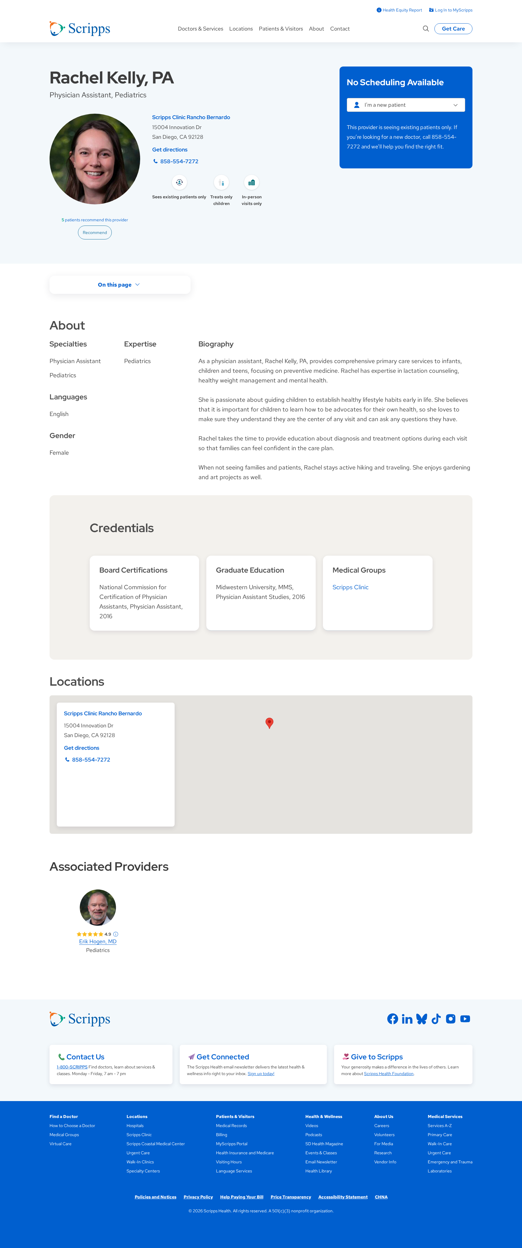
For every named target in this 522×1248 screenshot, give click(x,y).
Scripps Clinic (351, 587)
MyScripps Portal (231, 1143)
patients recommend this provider (95, 220)
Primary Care (440, 1134)
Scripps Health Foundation (389, 1073)
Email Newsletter (321, 1162)
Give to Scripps (377, 1056)
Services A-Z (440, 1125)
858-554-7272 (179, 161)
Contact (340, 28)
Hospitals (135, 1125)
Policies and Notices (155, 1197)
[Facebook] (392, 1019)
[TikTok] (436, 1019)
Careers (381, 1125)
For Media (383, 1143)
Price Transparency (291, 1197)
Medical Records (231, 1125)
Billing (221, 1134)
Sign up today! (261, 1073)
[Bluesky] (421, 1019)
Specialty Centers (143, 1171)
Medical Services (445, 1116)
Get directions (170, 149)
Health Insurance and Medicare (245, 1152)
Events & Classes (321, 1152)
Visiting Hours (229, 1162)
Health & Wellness (323, 1116)
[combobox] (406, 105)
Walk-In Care (440, 1143)
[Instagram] (450, 1019)
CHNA (381, 1197)
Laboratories (440, 1171)
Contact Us (85, 1056)
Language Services (234, 1171)
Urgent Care (138, 1152)
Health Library (318, 1171)
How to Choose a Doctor (72, 1125)
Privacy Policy (198, 1197)
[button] (269, 723)
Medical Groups (64, 1134)
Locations (241, 28)
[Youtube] (465, 1019)
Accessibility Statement (343, 1197)
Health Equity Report (402, 10)
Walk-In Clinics (140, 1162)
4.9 (108, 934)
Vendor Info (385, 1162)
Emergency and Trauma (450, 1162)
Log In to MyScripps (453, 10)
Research (383, 1152)
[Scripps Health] (80, 28)
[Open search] (425, 28)
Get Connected (223, 1056)
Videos (311, 1125)
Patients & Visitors (281, 28)
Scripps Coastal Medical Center (156, 1143)
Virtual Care (61, 1143)
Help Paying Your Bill (241, 1197)
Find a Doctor (64, 1116)
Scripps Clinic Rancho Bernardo (191, 117)
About (316, 28)
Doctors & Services (200, 28)
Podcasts (313, 1134)
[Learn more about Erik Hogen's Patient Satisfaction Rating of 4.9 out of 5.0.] (90, 934)
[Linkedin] (407, 1019)
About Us (383, 1116)
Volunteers (384, 1134)
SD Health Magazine (324, 1143)
